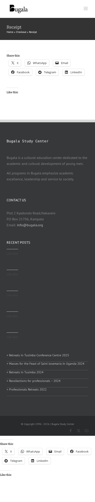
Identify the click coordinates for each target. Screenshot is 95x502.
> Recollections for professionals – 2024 (34, 381)
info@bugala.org (30, 225)
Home (10, 32)
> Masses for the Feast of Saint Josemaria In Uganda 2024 (45, 364)
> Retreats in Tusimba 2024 (25, 372)
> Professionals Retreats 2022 (27, 389)
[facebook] (70, 430)
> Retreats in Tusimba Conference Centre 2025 (38, 355)
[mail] (86, 430)
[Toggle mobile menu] (86, 8)
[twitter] (78, 430)
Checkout (21, 32)
